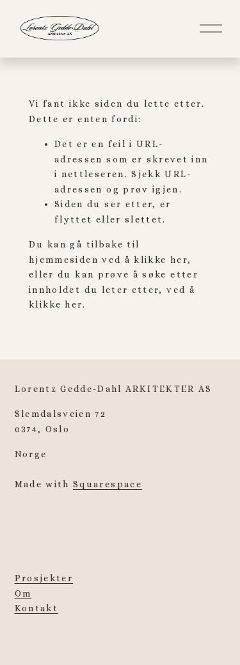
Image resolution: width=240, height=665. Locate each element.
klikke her (161, 259)
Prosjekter (44, 578)
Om (23, 593)
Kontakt (36, 608)
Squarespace (107, 484)
